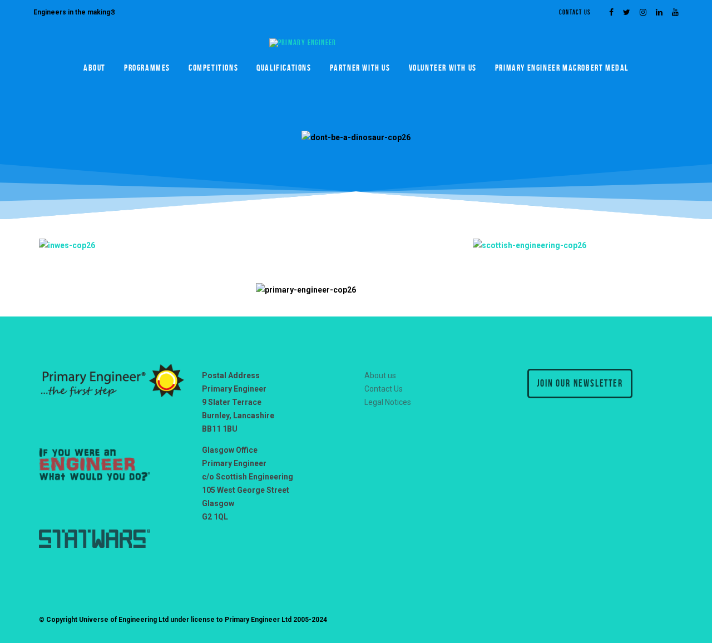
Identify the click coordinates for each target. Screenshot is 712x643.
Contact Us (574, 12)
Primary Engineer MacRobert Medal (562, 67)
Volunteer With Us (443, 67)
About (94, 67)
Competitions (213, 67)
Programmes (147, 67)
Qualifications (283, 67)
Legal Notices (387, 402)
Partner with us (360, 67)
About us (380, 375)
